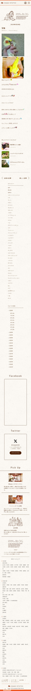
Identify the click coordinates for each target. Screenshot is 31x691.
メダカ (10, 212)
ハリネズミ (11, 235)
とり (9, 288)
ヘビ (9, 222)
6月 (12, 317)
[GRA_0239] (10, 84)
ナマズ (10, 240)
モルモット (11, 207)
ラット (10, 200)
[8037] (14, 96)
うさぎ (10, 293)
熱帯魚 (10, 192)
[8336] (6, 114)
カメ (9, 268)
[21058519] (16, 127)
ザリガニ (10, 263)
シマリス (10, 260)
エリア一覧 (13, 680)
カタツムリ (11, 270)
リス (9, 197)
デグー (10, 248)
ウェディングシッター (14, 278)
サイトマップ (5, 681)
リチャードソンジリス (14, 195)
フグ (9, 227)
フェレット (11, 230)
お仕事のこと (11, 290)
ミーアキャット (12, 215)
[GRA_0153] (21, 118)
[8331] (5, 114)
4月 (12, 322)
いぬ (9, 295)
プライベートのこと (13, 30)
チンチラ (10, 250)
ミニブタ (10, 217)
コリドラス (11, 265)
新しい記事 (23, 178)
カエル (10, 273)
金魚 (9, 187)
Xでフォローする (15, 452)
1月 (12, 329)
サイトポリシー (15, 681)
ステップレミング (12, 255)
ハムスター (11, 237)
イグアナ (10, 283)
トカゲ (10, 245)
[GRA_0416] (17, 84)
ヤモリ (10, 202)
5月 (12, 320)
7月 (12, 315)
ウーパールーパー (12, 275)
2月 (12, 327)
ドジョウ (10, 242)
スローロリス (11, 253)
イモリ (10, 280)
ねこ (9, 285)
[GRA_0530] (12, 96)
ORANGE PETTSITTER (9, 2)
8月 (12, 313)
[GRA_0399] (23, 109)
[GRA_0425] (13, 102)
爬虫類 (10, 190)
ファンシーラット (12, 232)
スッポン (10, 258)
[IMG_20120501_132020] (13, 57)
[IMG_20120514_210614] (13, 34)
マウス (10, 220)
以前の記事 (7, 178)
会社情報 (21, 680)
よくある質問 (5, 680)
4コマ (9, 298)
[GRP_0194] (15, 127)
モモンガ (10, 210)
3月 (12, 324)
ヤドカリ (10, 205)
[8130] (11, 80)
